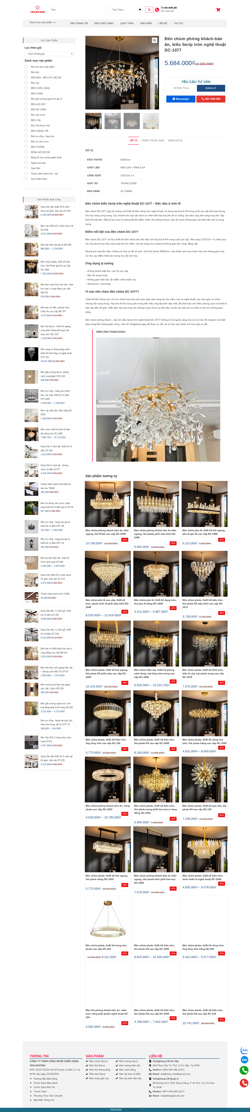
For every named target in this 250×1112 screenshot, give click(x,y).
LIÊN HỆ (163, 23)
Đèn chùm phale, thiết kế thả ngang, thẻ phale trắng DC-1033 (107, 877)
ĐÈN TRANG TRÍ (39, 131)
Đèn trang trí (79, 23)
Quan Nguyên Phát (131, 1110)
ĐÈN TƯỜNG (38, 147)
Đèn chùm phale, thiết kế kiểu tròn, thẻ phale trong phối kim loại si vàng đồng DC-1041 (155, 809)
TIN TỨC (178, 23)
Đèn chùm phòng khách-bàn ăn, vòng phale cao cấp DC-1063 (108, 807)
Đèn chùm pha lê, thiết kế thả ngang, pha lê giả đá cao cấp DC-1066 (203, 532)
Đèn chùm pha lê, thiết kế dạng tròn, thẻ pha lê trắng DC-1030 (155, 602)
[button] (154, 40)
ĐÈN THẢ (36, 120)
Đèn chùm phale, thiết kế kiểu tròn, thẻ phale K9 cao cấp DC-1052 (154, 947)
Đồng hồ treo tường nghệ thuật (46, 157)
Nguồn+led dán (38, 163)
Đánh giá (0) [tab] (175, 140)
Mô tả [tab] (133, 140)
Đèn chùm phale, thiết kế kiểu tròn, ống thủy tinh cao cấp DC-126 (106, 741)
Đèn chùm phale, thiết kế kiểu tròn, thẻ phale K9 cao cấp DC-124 (202, 1012)
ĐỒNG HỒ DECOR (40, 152)
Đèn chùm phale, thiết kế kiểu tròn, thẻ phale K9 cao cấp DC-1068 (154, 741)
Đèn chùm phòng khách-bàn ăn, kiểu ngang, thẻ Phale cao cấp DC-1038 (107, 532)
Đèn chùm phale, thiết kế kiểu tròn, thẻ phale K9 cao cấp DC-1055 (154, 1012)
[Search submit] (149, 10)
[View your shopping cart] (218, 10)
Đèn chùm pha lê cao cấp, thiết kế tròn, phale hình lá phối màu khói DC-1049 (107, 604)
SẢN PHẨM (146, 23)
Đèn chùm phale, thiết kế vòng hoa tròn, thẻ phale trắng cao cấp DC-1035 (204, 741)
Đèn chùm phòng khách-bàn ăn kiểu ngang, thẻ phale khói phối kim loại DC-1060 (155, 879)
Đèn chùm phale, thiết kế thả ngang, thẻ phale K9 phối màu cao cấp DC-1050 (107, 673)
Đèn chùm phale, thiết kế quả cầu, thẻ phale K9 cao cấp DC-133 (204, 807)
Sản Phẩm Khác (39, 179)
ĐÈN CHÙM (37, 93)
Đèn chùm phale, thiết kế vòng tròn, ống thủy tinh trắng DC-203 (203, 947)
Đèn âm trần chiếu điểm (42, 67)
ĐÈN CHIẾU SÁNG (104, 23)
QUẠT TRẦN (127, 23)
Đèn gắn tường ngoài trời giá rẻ (46, 99)
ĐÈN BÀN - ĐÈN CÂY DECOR (46, 77)
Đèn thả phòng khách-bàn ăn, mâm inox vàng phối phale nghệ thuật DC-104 (107, 1014)
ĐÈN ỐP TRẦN (38, 109)
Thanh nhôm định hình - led (44, 173)
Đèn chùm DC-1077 (96, 211)
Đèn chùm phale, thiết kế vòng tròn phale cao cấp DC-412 (106, 947)
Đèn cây (35, 83)
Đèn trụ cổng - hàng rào (42, 136)
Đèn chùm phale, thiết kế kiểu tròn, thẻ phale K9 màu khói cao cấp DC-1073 (202, 604)
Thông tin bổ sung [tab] (152, 140)
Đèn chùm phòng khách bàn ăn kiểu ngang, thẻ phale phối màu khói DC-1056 (155, 534)
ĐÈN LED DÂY (38, 104)
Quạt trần (35, 168)
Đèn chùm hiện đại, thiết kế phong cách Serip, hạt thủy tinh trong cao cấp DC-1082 (154, 673)
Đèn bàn (35, 72)
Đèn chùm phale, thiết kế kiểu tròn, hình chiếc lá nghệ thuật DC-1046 (202, 877)
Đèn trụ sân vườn (39, 141)
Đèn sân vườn (38, 115)
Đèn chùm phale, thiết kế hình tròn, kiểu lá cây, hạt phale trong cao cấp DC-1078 (203, 673)
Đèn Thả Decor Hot (40, 125)
